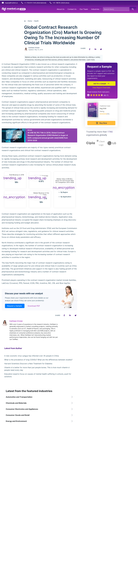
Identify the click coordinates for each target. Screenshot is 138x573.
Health (36, 21)
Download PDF (34, 306)
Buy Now (101, 123)
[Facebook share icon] (89, 49)
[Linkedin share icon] (95, 49)
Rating (102, 111)
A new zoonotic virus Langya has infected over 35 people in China (31, 356)
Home (30, 21)
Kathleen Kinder (34, 47)
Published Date (105, 106)
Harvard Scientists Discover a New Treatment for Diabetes (28, 363)
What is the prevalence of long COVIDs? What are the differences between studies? (38, 360)
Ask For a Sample (99, 83)
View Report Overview (101, 87)
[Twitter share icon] (101, 49)
